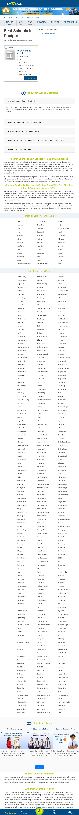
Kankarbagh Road (22, 445)
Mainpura (20, 495)
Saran (39, 256)
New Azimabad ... (42, 554)
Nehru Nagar (41, 551)
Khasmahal (40, 463)
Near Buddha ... (63, 537)
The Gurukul (20, 688)
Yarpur (60, 712)
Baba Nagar (20, 308)
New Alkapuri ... (63, 551)
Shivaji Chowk (21, 667)
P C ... (39, 568)
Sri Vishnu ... (41, 677)
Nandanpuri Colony (64, 526)
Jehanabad (20, 235)
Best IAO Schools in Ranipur (50, 804)
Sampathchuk (21, 646)
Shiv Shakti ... (62, 663)
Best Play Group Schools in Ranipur (34, 777)
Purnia (39, 249)
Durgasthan (20, 382)
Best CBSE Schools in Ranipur (13, 792)
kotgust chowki (62, 466)
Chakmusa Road (42, 354)
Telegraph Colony (42, 684)
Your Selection (10, 813)
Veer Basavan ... (63, 695)
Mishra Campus (63, 505)
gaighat (19, 389)
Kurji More (61, 473)
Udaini (39, 691)
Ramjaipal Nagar (63, 621)
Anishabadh (20, 291)
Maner (60, 498)
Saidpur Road (62, 642)
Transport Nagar (42, 688)
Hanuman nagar (22, 410)
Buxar (18, 228)
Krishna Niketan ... (43, 470)
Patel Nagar (20, 582)
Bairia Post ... (41, 312)
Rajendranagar (21, 618)
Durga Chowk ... (63, 379)
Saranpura (40, 653)
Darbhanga (40, 228)
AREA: (29, 23)
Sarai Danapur (62, 649)
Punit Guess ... (21, 604)
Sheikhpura (20, 256)
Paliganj (19, 575)
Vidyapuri (61, 698)
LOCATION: (10, 23)
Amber (60, 284)
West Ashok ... (21, 709)
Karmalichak (41, 449)
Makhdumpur (41, 498)
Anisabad (40, 287)
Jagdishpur (61, 424)
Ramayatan (20, 621)
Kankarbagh (41, 442)
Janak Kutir (41, 431)
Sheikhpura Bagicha (43, 663)
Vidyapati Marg (42, 698)
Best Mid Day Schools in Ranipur (33, 779)
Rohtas (60, 249)
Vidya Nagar (20, 698)
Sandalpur (20, 649)
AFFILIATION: (55, 22)
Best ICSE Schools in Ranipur (33, 792)
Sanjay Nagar (41, 649)
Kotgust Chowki (22, 470)
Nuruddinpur (41, 565)
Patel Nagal (61, 579)
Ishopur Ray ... (21, 421)
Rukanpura (20, 635)
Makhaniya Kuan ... (23, 498)
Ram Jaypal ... (41, 618)
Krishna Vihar (62, 470)
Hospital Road (21, 414)
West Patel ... (62, 709)
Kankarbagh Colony (64, 442)
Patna (18, 18)
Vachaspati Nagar (22, 695)
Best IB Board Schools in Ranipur (54, 792)
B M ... (60, 305)
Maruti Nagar (41, 502)
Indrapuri (19, 417)
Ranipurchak (41, 628)
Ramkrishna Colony (43, 625)
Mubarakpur (20, 516)
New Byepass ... (63, 554)
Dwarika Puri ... (42, 382)
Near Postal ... (62, 547)
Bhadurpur (61, 333)
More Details (30, 78)
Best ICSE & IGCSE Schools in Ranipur (46, 800)
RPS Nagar (61, 632)
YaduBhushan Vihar (43, 712)
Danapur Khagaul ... (64, 368)
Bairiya (60, 312)
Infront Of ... (41, 417)
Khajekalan (40, 459)
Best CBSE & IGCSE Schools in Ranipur (36, 797)
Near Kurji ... (20, 544)
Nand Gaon (40, 526)
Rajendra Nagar (63, 614)
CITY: (21, 23)
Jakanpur (61, 428)
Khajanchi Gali (21, 459)
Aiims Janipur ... (42, 277)
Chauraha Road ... (22, 357)
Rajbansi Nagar (21, 614)
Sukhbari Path (21, 681)
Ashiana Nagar (21, 298)
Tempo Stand (62, 684)
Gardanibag (20, 393)
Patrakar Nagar (63, 589)
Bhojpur (60, 225)
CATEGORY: (41, 22)
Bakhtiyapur (62, 315)
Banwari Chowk (63, 322)
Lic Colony (40, 480)
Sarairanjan (20, 653)
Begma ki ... (61, 329)
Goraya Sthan (62, 400)
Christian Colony (22, 361)
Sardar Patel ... (62, 653)
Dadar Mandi (62, 361)
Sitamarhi (61, 256)
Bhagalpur (40, 225)
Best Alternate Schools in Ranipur (31, 795)
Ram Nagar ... (62, 618)
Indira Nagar (62, 414)
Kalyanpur (20, 442)
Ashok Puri (61, 298)
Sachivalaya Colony (23, 642)
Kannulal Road (62, 445)
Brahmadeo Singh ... (23, 347)
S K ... (18, 639)
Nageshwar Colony (64, 519)
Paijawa (39, 572)
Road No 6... (20, 632)
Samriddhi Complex (43, 646)
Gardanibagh (41, 393)
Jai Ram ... (40, 428)
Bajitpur (19, 315)
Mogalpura (61, 509)
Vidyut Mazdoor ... (22, 702)
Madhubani (20, 242)
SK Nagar (20, 674)
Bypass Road (41, 350)
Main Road (40, 491)
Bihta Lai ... (40, 340)
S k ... (59, 635)
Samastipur (41, 253)
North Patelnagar (42, 561)
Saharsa (19, 253)
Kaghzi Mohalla (42, 438)
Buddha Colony (21, 350)
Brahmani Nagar (42, 347)
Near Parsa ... (41, 547)
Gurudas (19, 407)
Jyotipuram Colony (23, 435)
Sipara (60, 670)
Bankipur (40, 322)
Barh (38, 326)
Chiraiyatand (41, 357)
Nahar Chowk (21, 523)
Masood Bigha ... (22, 505)
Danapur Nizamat (42, 372)
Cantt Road (61, 350)
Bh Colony (40, 333)
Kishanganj (61, 235)
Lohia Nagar (20, 484)
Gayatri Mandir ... (22, 396)
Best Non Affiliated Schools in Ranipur (49, 807)
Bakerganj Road (42, 315)
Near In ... (40, 540)
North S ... (61, 561)
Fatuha (39, 386)
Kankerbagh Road (43, 445)
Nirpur (19, 561)
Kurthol (19, 477)
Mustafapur (61, 516)
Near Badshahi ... (22, 537)
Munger (39, 242)
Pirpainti (39, 596)
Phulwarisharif (21, 596)
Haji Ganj (40, 407)
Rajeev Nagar (41, 614)
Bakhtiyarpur (21, 319)
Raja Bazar (40, 611)
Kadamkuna (20, 438)
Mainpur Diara (62, 491)
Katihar (39, 239)
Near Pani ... (20, 547)
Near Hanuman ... (22, 540)
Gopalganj (40, 232)
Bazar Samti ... (21, 329)
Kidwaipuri (20, 466)
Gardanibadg (62, 389)
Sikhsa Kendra (41, 670)
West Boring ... (41, 709)
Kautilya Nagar (62, 449)
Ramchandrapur (42, 621)
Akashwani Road (22, 280)
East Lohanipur (21, 386)
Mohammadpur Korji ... (44, 512)
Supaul (19, 260)
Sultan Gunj (41, 681)
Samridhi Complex (63, 646)
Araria (18, 221)
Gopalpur (61, 396)
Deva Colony (41, 375)
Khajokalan (61, 459)
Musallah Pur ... (42, 516)
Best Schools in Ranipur (30, 18)
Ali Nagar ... (41, 280)
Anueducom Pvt (63, 291)
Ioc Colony (61, 417)
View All (39, 767)
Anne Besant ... (42, 291)
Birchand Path (62, 340)
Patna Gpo (40, 589)
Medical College (42, 505)
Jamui (60, 232)
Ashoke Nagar (21, 305)
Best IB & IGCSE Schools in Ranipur (21, 800)
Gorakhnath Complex (44, 400)
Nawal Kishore (62, 533)
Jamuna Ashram (22, 431)
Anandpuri (20, 287)
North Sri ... (20, 565)
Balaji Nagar (41, 319)
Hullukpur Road (42, 414)
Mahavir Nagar (62, 488)
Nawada (60, 246)
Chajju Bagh (20, 354)
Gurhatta (61, 403)
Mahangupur (21, 488)
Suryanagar (20, 684)
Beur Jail (19, 333)
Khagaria (40, 235)
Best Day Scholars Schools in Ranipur (36, 782)
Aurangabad (41, 221)
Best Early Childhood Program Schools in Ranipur (54, 802)
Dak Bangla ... (21, 364)
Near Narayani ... (63, 544)
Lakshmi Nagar (42, 477)
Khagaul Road (41, 456)
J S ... (39, 421)
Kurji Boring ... (41, 473)
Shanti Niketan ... (42, 660)
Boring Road (41, 343)
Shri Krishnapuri (22, 670)
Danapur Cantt (42, 368)
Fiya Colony (61, 386)
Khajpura (19, 463)
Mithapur (19, 509)
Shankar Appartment (23, 660)
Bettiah (60, 263)
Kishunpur (40, 466)
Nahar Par (40, 523)
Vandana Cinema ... (43, 695)
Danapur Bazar (62, 364)
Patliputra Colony (22, 586)
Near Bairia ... (41, 537)
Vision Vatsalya (21, 705)
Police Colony (62, 596)
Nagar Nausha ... (22, 519)
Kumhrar (19, 473)
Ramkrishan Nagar (23, 625)
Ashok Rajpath (41, 301)
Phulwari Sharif (62, 593)
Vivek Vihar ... (41, 705)
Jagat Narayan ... (42, 424)
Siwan (39, 260)
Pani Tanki (61, 575)
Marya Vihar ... (62, 502)
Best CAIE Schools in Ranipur (30, 804)
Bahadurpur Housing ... (44, 308)
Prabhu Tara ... (42, 600)
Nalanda (40, 246)
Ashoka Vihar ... (63, 301)
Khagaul (19, 456)
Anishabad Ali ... (63, 287)
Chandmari (61, 354)
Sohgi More (40, 674)
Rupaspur (40, 635)
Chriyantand (41, 361)
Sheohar (60, 253)
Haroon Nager (62, 410)
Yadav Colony (21, 712)
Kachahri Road (42, 435)
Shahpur (60, 656)
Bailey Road (61, 308)
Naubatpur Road (42, 533)
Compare (10, 47)
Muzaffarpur (21, 246)
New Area (20, 554)
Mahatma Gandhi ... (43, 488)
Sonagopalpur (62, 674)
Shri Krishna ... (41, 667)
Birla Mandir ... (21, 343)
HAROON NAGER (42, 410)
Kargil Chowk (21, 449)
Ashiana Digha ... (63, 294)
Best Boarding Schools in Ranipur (57, 777)
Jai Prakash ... (21, 428)
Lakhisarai (61, 239)
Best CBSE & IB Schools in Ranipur (54, 795)
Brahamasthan (62, 343)
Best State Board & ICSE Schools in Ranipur (24, 802)
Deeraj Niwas (21, 375)
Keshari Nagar (21, 452)
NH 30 (60, 558)
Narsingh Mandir (42, 530)
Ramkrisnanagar (63, 625)
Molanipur (61, 512)
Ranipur (19, 628)
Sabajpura (40, 639)
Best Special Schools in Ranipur (60, 782)
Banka (60, 221)
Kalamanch (61, 438)
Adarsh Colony (21, 277)
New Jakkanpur (22, 558)
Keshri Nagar (62, 452)
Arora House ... (21, 294)
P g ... (18, 572)
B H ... (39, 305)
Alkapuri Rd (20, 284)
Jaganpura (61, 421)
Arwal (18, 267)
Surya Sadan (62, 681)
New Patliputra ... (42, 558)
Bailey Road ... (21, 312)
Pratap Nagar (62, 600)
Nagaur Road (41, 519)
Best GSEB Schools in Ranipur (26, 807)
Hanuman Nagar (63, 407)
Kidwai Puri (61, 463)
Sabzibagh (61, 639)
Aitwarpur (61, 277)
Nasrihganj (61, 530)
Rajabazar (61, 611)
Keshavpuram (41, 452)
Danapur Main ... (22, 372)
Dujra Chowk (41, 379)
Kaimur (19, 239)
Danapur (40, 364)
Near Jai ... (61, 540)
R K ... (59, 604)
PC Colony (40, 593)
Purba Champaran (64, 228)
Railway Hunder (22, 611)
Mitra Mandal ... (42, 509)
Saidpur (39, 642)
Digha (18, 379)
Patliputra (61, 582)
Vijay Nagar (41, 702)
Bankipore (20, 322)
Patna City (61, 586)
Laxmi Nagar (21, 480)
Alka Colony (61, 280)
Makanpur (40, 495)
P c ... (18, 568)
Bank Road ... (62, 319)
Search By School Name (47, 29)
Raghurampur (62, 607)
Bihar (13, 18)
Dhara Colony (62, 375)
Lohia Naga (61, 480)
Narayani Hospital (22, 530)
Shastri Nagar (62, 660)
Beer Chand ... (41, 329)
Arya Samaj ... (41, 294)
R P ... (18, 607)
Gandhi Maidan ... (42, 389)
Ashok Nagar (41, 298)
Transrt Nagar (62, 688)
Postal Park (20, 600)
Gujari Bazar (20, 403)
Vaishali (60, 260)
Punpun (39, 604)
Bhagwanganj (21, 336)
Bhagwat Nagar (42, 336)
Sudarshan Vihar (63, 677)
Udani (59, 691)
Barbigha (19, 326)
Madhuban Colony (43, 484)
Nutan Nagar (62, 565)
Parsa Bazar (20, 579)
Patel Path (40, 582)
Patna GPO (20, 589)
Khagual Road (62, 456)
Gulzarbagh (41, 403)
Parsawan (40, 579)
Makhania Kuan (63, 495)
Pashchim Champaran (24, 263)
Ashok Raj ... (20, 301)
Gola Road (40, 396)
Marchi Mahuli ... (22, 502)
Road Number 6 (42, 632)
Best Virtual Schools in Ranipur (14, 782)
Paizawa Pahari (63, 572)
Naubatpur (20, 533)
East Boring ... (62, 382)
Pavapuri (19, 593)
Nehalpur (19, 551)
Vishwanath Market (64, 702)
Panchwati (40, 575)
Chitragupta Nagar (64, 357)
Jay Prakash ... (62, 431)
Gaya (18, 232)
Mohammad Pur (22, 512)
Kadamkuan (62, 435)
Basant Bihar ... (63, 326)
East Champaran (42, 263)
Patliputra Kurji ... (42, 586)
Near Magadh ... (42, 544)
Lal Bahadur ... (62, 477)
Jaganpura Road (22, 424)
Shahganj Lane (42, 656)
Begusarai (20, 225)
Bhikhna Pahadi (63, 336)
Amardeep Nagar (42, 284)
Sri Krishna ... (21, 677)
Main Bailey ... (21, 491)
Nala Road (61, 523)
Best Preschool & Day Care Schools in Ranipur (59, 779)
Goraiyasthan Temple (23, 400)
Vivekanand (61, 705)
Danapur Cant (21, 368)
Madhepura (61, 242)
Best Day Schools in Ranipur (13, 777)
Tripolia (19, 691)
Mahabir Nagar (62, 484)
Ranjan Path (62, 628)
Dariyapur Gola (62, 372)
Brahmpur (61, 347)
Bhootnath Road (22, 340)
